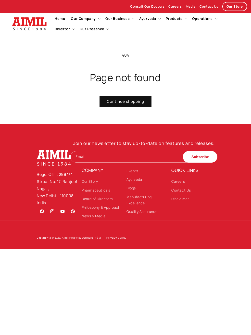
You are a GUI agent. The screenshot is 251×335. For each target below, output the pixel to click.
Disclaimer (180, 198)
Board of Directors (97, 198)
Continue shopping (125, 101)
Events (132, 170)
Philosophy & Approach (101, 207)
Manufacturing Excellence (139, 199)
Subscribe (200, 157)
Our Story (90, 181)
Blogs (131, 188)
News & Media (93, 216)
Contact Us (209, 6)
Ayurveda (134, 179)
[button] (85, 18)
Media (191, 6)
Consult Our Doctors (147, 6)
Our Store (234, 6)
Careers (175, 6)
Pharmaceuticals (96, 190)
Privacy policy (116, 237)
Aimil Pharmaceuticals (77, 237)
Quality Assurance (141, 211)
